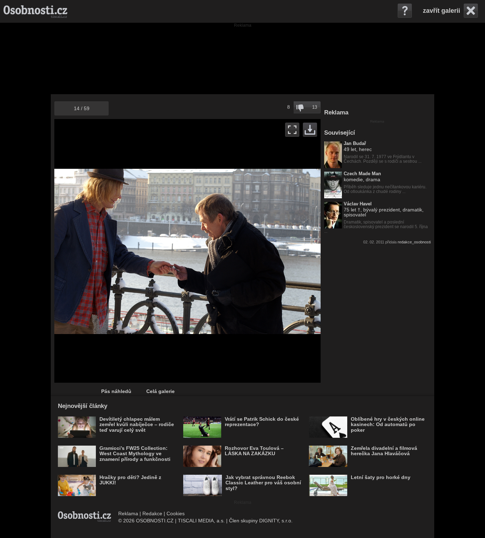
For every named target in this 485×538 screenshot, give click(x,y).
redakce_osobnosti (414, 242)
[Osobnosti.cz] (35, 11)
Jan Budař (355, 143)
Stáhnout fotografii (310, 130)
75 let (350, 209)
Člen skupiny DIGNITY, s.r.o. (261, 520)
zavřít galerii (441, 10)
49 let (350, 149)
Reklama (128, 513)
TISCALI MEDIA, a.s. (201, 520)
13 (314, 107)
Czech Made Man (362, 173)
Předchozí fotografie (120, 251)
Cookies (176, 513)
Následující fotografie (254, 251)
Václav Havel (358, 203)
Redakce (152, 513)
